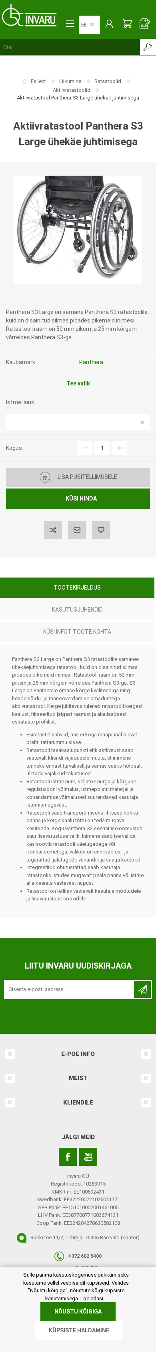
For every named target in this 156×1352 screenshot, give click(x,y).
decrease (85, 448)
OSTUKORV (127, 24)
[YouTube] (88, 1157)
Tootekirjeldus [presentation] (77, 587)
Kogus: (14, 448)
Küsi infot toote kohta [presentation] (77, 631)
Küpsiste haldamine (79, 1330)
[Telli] (142, 989)
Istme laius (20, 402)
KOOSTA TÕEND (145, 24)
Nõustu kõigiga (78, 1311)
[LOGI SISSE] (109, 24)
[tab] (77, 589)
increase (119, 448)
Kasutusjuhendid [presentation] (77, 609)
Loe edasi (91, 1298)
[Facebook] (68, 1157)
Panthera (91, 362)
